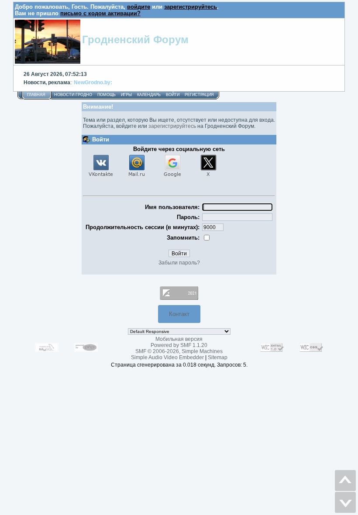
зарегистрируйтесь (190, 6)
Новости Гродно (73, 95)
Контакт (179, 314)
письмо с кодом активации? (100, 13)
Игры (126, 95)
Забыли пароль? (179, 263)
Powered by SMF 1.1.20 (179, 345)
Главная (36, 95)
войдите (138, 6)
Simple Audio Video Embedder (167, 357)
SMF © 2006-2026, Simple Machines (179, 351)
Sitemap (217, 357)
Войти (172, 95)
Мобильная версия (179, 339)
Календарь (149, 95)
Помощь (106, 95)
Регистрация (199, 95)
